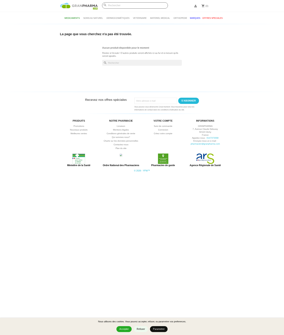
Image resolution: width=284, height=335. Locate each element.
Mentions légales (121, 130)
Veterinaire (140, 18)
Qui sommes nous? (121, 137)
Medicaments (72, 18)
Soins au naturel (93, 18)
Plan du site (121, 148)
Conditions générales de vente (121, 133)
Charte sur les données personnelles (121, 141)
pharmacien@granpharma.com (205, 144)
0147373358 (212, 138)
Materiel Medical (160, 18)
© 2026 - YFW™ (142, 170)
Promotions (79, 126)
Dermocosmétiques (117, 18)
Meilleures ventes (79, 133)
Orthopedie (180, 18)
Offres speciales (212, 18)
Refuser (141, 329)
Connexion (163, 130)
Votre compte (163, 121)
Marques (195, 18)
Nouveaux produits (79, 130)
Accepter (124, 329)
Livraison (121, 126)
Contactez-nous (121, 144)
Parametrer (159, 329)
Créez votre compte (163, 133)
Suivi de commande (163, 126)
